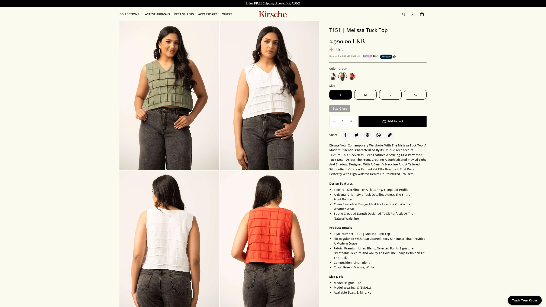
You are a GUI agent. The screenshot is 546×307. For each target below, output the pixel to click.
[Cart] (422, 14)
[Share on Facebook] (345, 135)
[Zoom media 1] (169, 95)
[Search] (403, 14)
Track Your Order (524, 300)
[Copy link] (389, 135)
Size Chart (340, 108)
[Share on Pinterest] (367, 135)
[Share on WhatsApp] (378, 135)
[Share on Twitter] (356, 135)
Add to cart (395, 121)
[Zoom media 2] (269, 95)
